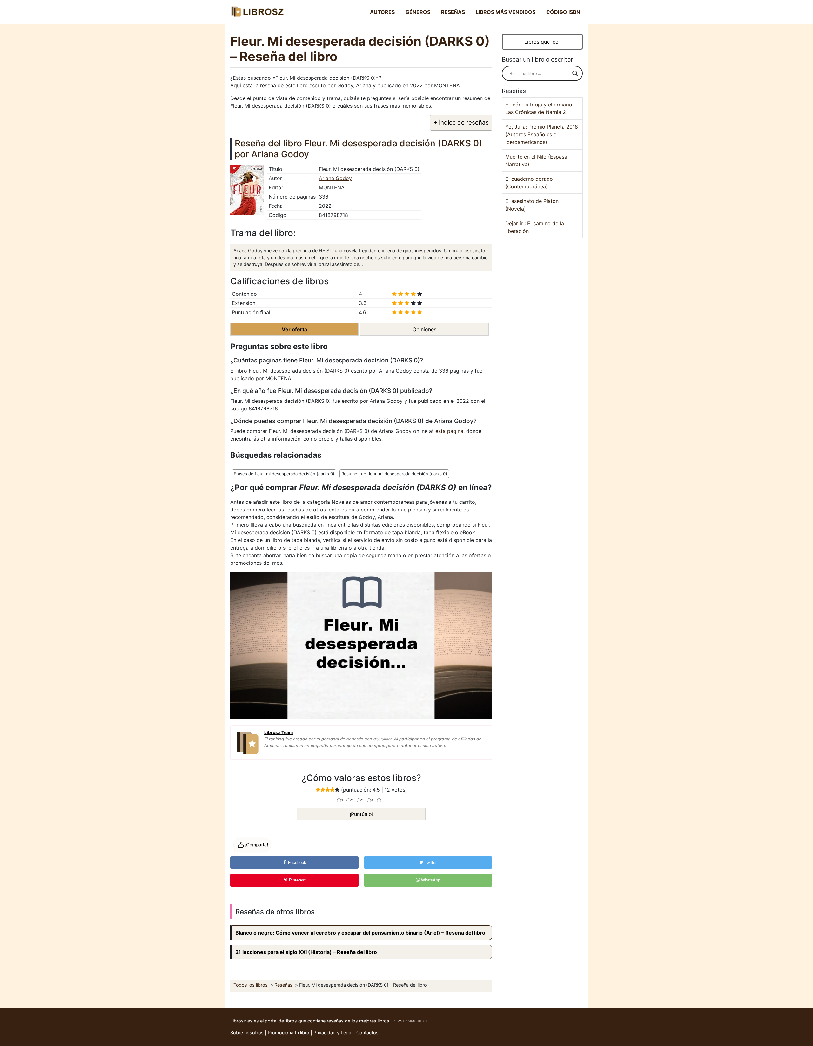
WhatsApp (430, 880)
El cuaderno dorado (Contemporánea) (529, 183)
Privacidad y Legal (332, 1032)
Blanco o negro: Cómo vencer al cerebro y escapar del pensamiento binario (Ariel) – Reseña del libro (360, 932)
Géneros (418, 12)
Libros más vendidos (505, 12)
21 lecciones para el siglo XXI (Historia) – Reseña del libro (306, 952)
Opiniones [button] (424, 329)
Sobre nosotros (247, 1032)
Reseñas (453, 12)
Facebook (296, 862)
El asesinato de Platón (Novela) (532, 205)
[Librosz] (257, 12)
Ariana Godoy (335, 178)
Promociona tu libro (288, 1032)
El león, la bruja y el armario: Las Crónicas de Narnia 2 (539, 108)
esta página (449, 431)
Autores (382, 12)
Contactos (367, 1032)
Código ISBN (563, 12)
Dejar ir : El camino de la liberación (534, 227)
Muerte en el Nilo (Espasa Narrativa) (536, 160)
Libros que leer (542, 41)
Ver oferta (294, 329)
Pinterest (297, 880)
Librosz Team (278, 732)
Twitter (430, 862)
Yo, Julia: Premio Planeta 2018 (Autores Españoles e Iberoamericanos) (541, 134)
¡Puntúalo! (361, 814)
